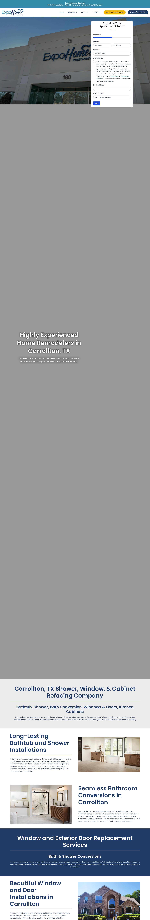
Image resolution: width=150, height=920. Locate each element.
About (83, 12)
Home (61, 12)
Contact (96, 12)
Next (96, 103)
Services (71, 12)
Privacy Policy (114, 76)
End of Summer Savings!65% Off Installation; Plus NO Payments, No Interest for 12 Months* (75, 4)
